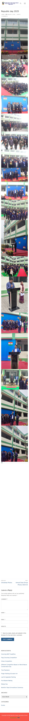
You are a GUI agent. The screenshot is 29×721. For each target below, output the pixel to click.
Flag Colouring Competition (9, 657)
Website (3, 626)
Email (3, 619)
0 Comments (4, 16)
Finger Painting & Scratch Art (9, 673)
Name (3, 612)
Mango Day (4, 684)
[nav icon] (24, 3)
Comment (4, 599)
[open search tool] (20, 3)
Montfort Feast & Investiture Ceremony (12, 687)
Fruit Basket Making (6, 680)
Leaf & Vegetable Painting (8, 677)
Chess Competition (6, 661)
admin (3, 14)
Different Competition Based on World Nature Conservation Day (14, 665)
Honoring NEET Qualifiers (8, 654)
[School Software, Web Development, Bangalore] (15, 717)
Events (18, 14)
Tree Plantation (5, 670)
